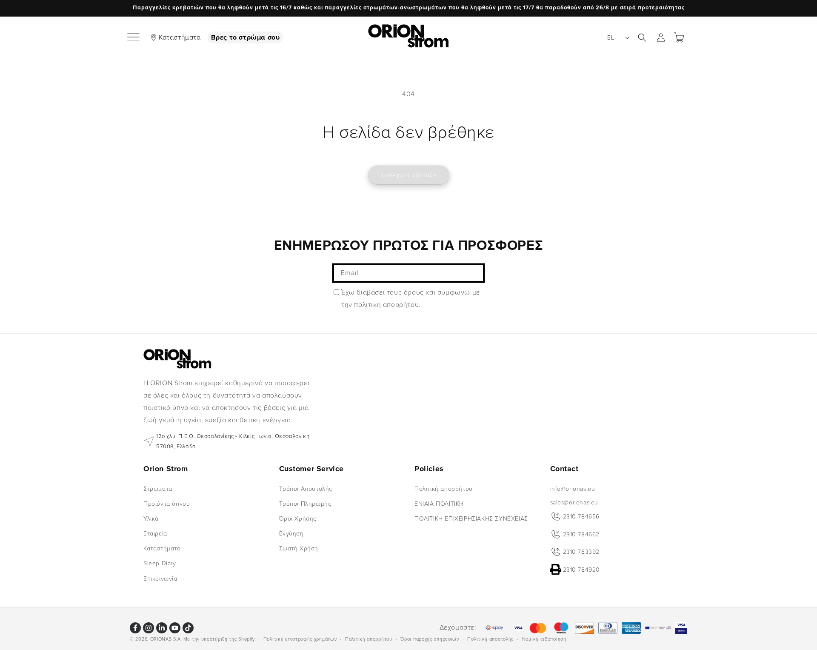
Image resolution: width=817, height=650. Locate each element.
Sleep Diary (159, 563)
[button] (134, 37)
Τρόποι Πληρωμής (305, 503)
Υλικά (151, 518)
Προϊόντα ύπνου (166, 503)
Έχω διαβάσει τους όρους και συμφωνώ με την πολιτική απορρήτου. (410, 298)
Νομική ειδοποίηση (544, 638)
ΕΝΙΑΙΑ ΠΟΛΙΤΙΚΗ (439, 503)
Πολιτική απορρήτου (443, 488)
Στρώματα (157, 488)
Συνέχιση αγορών (409, 175)
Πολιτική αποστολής (490, 638)
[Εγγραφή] (475, 273)
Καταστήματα (180, 37)
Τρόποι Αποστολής (306, 488)
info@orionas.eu (572, 488)
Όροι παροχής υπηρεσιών (429, 638)
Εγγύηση (291, 533)
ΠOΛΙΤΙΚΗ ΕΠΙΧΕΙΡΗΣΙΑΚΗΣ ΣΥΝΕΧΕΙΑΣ (471, 518)
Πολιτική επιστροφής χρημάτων (300, 638)
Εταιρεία (155, 533)
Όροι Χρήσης (298, 518)
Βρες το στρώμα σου (245, 37)
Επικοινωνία (160, 578)
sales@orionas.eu (574, 502)
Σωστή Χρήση (299, 548)
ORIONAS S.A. (166, 639)
